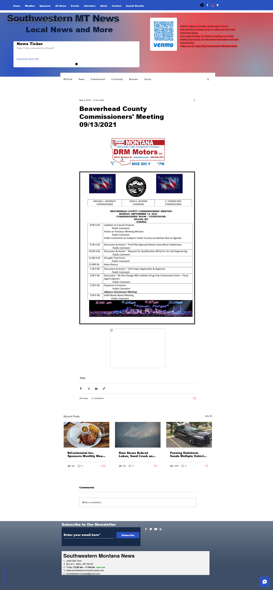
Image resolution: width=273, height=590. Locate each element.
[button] (207, 79)
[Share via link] (104, 388)
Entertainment (98, 79)
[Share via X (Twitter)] (88, 388)
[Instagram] (213, 5)
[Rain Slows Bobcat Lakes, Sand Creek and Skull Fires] (138, 435)
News (82, 79)
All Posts (68, 79)
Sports (147, 79)
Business (133, 79)
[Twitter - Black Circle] (202, 5)
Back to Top (4, 575)
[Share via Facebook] (80, 388)
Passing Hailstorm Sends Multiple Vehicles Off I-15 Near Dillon (188, 454)
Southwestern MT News (63, 18)
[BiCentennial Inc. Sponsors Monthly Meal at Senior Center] (86, 435)
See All (208, 416)
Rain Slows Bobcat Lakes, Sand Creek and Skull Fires (137, 454)
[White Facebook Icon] (146, 529)
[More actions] (194, 100)
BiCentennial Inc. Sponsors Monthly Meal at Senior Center (85, 454)
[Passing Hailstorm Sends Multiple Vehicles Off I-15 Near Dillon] (189, 435)
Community (117, 79)
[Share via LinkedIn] (96, 388)
